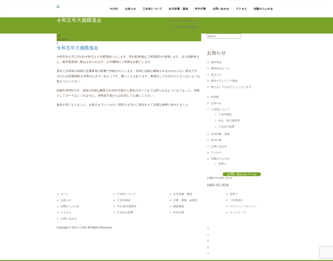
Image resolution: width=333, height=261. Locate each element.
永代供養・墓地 (178, 8)
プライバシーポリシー (243, 206)
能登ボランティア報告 (224, 81)
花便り (222, 163)
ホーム (65, 194)
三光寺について (152, 8)
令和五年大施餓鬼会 (77, 47)
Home (177, 20)
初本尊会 (216, 62)
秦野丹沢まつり (220, 68)
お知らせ (130, 8)
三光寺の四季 (226, 126)
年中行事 (200, 8)
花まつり (216, 74)
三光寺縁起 (225, 114)
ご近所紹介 (236, 200)
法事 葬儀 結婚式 (185, 200)
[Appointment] (58, 6)
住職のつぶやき (263, 8)
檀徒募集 (178, 206)
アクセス (241, 8)
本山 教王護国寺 (229, 120)
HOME (114, 8)
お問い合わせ (221, 8)
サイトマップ (238, 212)
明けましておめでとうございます (231, 87)
